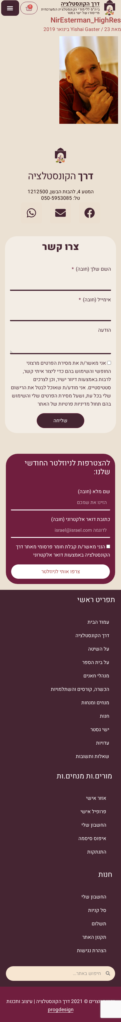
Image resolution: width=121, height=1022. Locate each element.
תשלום (99, 923)
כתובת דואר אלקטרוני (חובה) (80, 519)
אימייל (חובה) (96, 299)
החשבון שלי (93, 825)
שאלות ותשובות (92, 756)
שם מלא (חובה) (94, 491)
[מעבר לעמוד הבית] (109, 8)
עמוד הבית (98, 622)
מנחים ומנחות (95, 702)
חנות (104, 716)
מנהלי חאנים (96, 675)
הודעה (104, 330)
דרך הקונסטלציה (92, 635)
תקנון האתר (94, 937)
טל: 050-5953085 (60, 198)
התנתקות (96, 852)
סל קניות (97, 910)
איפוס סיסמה (92, 838)
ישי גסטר (99, 729)
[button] (10, 8)
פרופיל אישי (93, 811)
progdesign (60, 1009)
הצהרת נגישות (91, 950)
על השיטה (98, 649)
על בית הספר (95, 662)
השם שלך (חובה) (93, 269)
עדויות (102, 743)
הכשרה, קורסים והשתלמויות (80, 689)
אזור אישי (96, 798)
